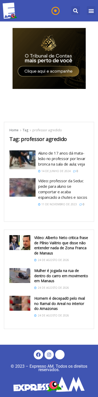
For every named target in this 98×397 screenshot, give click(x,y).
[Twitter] (60, 354)
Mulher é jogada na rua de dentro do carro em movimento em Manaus (61, 275)
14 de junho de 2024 (56, 171)
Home (14, 130)
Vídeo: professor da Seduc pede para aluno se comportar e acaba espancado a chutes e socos (62, 189)
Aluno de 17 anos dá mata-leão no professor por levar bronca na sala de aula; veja (61, 158)
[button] (75, 10)
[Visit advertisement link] (49, 58)
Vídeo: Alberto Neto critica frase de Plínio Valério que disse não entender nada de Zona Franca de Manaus (61, 245)
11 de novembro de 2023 (59, 204)
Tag (25, 130)
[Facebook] (38, 354)
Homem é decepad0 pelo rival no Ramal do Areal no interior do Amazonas (59, 303)
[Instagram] (49, 354)
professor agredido (47, 130)
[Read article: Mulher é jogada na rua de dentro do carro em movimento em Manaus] (19, 275)
